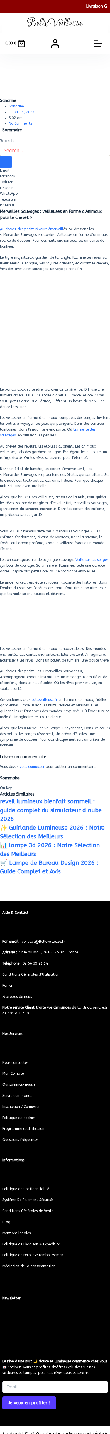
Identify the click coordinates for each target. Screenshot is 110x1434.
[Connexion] (55, 43)
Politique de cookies (18, 1118)
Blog (6, 1222)
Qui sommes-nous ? (18, 1085)
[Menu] (98, 43)
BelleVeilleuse (55, 22)
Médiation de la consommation (28, 1266)
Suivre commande (17, 1096)
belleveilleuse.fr (45, 700)
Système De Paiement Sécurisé (27, 1200)
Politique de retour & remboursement (33, 1255)
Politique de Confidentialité (25, 1189)
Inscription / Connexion (21, 1107)
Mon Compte (13, 1073)
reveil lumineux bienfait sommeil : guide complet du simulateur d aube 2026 (51, 810)
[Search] (6, 162)
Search (7, 140)
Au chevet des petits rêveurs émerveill (31, 229)
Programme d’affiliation (23, 1129)
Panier (7, 986)
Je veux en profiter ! (29, 1402)
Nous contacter (15, 1063)
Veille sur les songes (91, 560)
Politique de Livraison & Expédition (31, 1244)
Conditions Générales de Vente (27, 1211)
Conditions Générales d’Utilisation (31, 974)
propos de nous (17, 997)
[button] (55, 171)
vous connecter (32, 767)
